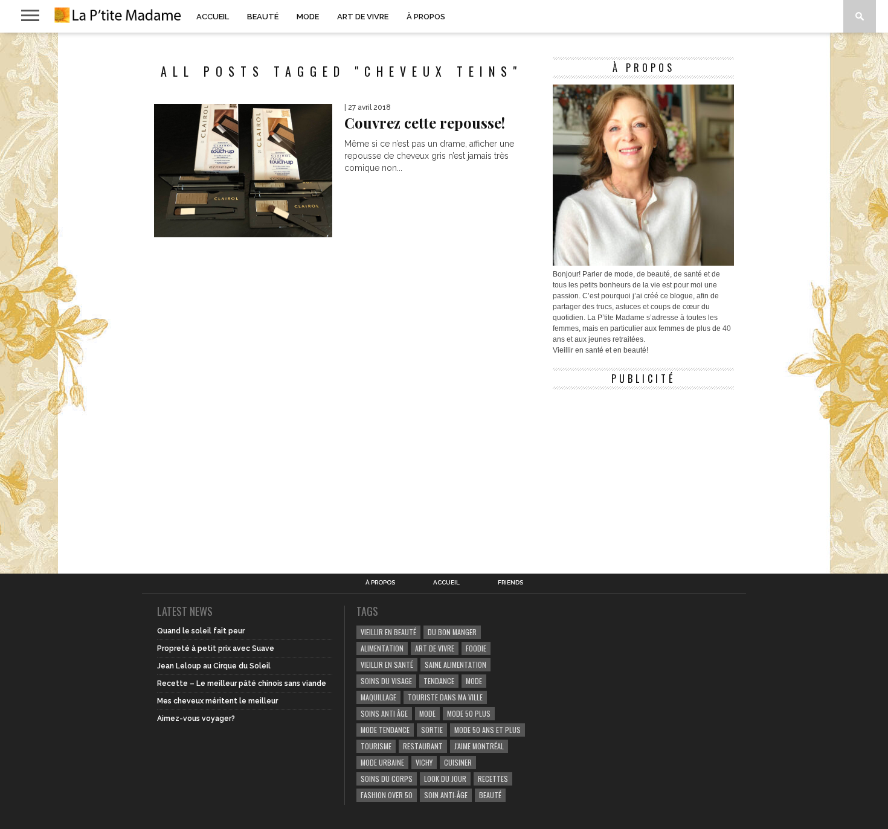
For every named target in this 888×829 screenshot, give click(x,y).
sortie (432, 730)
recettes (493, 778)
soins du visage (386, 681)
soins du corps (387, 778)
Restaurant (423, 746)
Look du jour (445, 778)
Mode (308, 16)
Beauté (262, 16)
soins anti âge (384, 713)
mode (474, 681)
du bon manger (452, 632)
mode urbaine (382, 762)
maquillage (378, 697)
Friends (510, 583)
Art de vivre (362, 16)
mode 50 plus (469, 713)
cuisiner (458, 762)
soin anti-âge (446, 795)
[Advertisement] (643, 470)
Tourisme (376, 746)
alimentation (382, 648)
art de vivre (434, 648)
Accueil (212, 16)
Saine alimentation (455, 664)
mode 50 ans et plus (487, 730)
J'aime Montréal (479, 746)
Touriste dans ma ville (445, 697)
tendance (438, 681)
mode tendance (385, 730)
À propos (426, 16)
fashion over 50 (387, 795)
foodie (476, 648)
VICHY (424, 762)
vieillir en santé (387, 664)
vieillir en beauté (388, 632)
